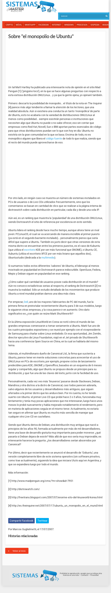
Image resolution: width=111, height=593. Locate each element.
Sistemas (31, 6)
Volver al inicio (19, 551)
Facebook (43, 25)
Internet (56, 25)
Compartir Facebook (21, 520)
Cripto (9, 25)
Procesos (82, 25)
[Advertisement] (30, 62)
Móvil (19, 25)
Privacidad (94, 575)
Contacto (84, 575)
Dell (26, 301)
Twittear (42, 520)
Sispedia (94, 25)
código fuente (54, 138)
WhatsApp (30, 25)
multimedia (47, 257)
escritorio (29, 249)
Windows (69, 25)
